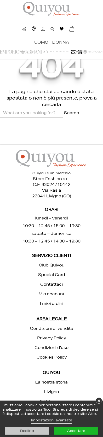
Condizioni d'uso (51, 347)
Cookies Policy (51, 357)
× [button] (99, 400)
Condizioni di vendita (51, 328)
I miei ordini (51, 303)
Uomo (41, 42)
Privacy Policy (51, 337)
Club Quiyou (51, 264)
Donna (60, 42)
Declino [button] (27, 431)
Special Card (51, 274)
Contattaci (51, 284)
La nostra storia (51, 381)
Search (71, 112)
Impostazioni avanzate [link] (51, 420)
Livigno (51, 391)
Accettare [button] (76, 431)
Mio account (51, 293)
